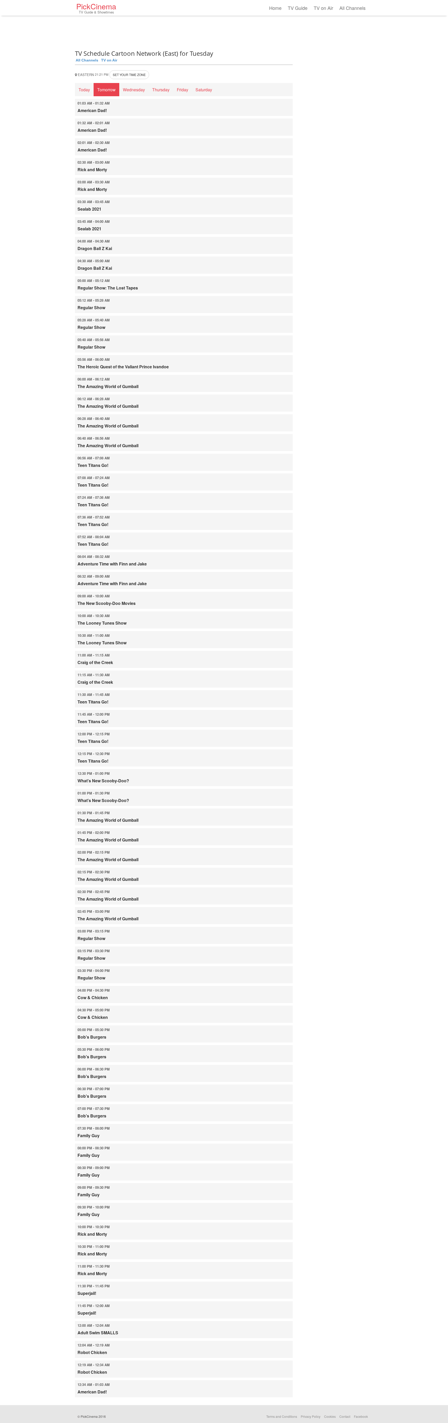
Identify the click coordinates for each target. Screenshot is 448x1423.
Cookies (330, 1416)
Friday (182, 90)
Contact (344, 1416)
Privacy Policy (310, 1416)
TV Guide (297, 7)
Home (275, 7)
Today (84, 90)
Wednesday (134, 90)
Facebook (361, 1416)
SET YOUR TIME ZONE (129, 74)
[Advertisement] (184, 31)
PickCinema (96, 8)
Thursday (161, 90)
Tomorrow (106, 90)
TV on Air (323, 7)
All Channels (352, 7)
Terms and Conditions (281, 1416)
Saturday (203, 90)
